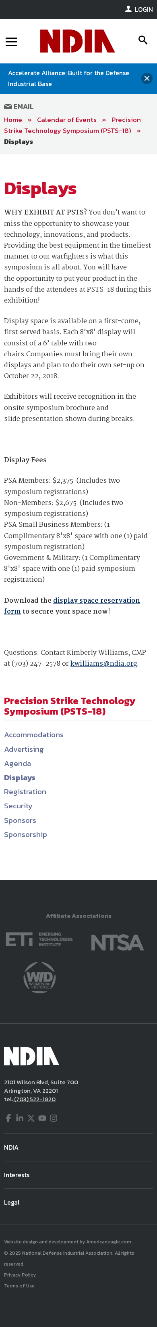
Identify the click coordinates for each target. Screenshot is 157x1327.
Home (13, 119)
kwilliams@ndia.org (103, 663)
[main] (78, 517)
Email (23, 106)
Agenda (17, 763)
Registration (25, 791)
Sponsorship (25, 834)
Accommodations (34, 734)
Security (18, 806)
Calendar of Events (67, 119)
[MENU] (11, 41)
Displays (18, 141)
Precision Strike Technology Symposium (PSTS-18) (72, 125)
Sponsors (20, 820)
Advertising (24, 749)
